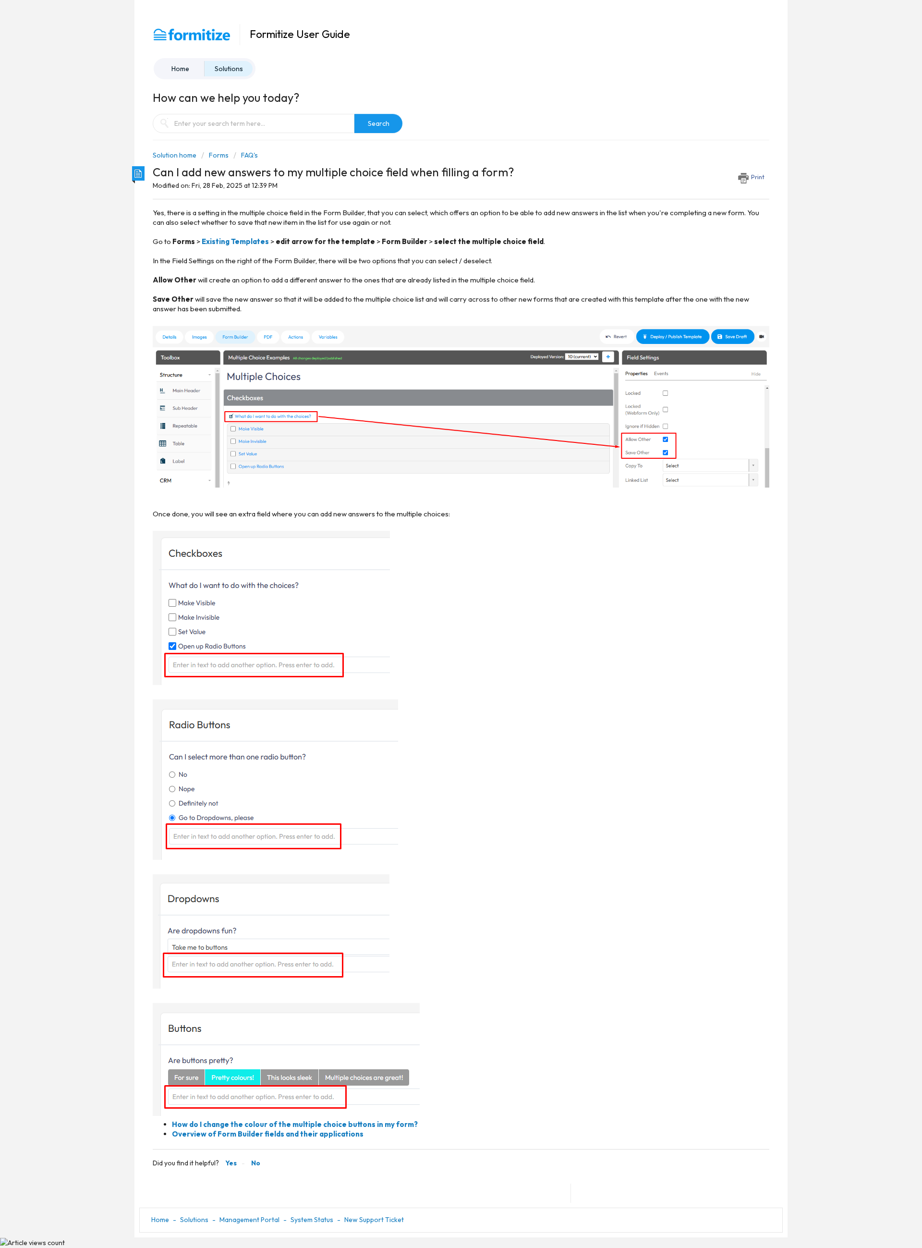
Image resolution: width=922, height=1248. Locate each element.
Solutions (229, 68)
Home (180, 68)
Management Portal (249, 1219)
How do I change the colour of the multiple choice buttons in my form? (295, 1124)
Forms (219, 155)
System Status (312, 1219)
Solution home (175, 155)
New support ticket (374, 1219)
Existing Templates (235, 241)
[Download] (443, 512)
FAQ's (249, 155)
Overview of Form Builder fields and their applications (268, 1133)
